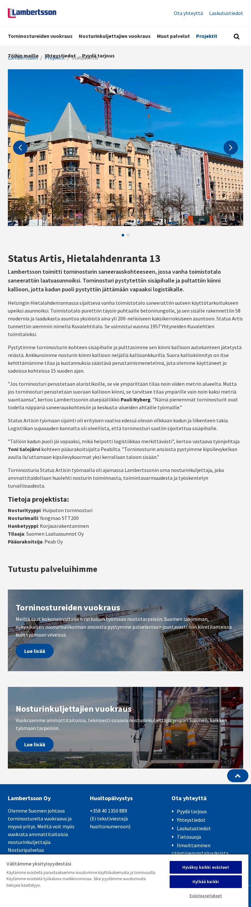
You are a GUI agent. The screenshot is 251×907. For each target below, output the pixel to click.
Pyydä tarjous (98, 55)
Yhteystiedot (60, 55)
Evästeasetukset (206, 896)
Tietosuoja (189, 837)
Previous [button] (20, 147)
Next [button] (231, 147)
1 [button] (123, 235)
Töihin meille (23, 55)
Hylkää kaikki (205, 881)
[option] (125, 147)
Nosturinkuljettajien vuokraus (115, 36)
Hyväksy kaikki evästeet (205, 867)
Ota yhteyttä (188, 13)
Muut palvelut (173, 36)
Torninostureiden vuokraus (40, 36)
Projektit (206, 36)
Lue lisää (34, 651)
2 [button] (128, 235)
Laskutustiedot (226, 13)
